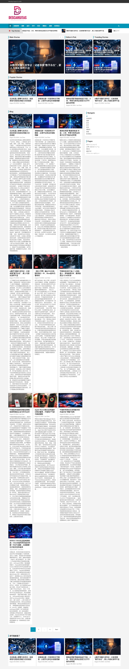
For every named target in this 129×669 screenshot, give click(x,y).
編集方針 (89, 151)
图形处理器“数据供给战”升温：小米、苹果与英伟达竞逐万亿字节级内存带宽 (78, 101)
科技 (38, 26)
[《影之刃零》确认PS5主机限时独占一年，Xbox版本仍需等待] (45, 262)
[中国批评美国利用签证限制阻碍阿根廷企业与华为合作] (20, 400)
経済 (28, 26)
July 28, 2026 (13, 549)
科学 (33, 26)
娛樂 (50, 26)
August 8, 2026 (14, 414)
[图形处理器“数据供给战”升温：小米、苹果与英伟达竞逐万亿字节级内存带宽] (70, 121)
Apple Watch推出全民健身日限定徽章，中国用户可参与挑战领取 (45, 412)
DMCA (88, 149)
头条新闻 (68, 65)
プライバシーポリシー (92, 153)
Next (56, 629)
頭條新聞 (16, 26)
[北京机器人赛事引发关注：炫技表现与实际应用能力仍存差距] (20, 121)
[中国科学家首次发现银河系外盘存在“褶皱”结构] (70, 400)
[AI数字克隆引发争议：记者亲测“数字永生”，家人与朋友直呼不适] (20, 262)
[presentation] (60, 37)
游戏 (36, 267)
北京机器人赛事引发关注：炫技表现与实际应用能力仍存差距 (78, 51)
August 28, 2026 (70, 54)
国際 (23, 26)
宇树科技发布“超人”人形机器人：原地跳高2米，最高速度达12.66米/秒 (70, 273)
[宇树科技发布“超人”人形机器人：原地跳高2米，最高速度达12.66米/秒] (70, 262)
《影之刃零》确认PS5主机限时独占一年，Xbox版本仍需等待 (45, 273)
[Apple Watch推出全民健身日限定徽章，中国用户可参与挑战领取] (45, 400)
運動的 (45, 26)
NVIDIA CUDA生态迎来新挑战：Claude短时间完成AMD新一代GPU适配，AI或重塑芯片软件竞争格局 (20, 544)
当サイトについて (91, 144)
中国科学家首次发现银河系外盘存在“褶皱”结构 (70, 411)
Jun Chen (23, 71)
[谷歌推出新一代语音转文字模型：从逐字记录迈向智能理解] (45, 121)
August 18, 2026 (14, 71)
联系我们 (57, 26)
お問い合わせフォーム (92, 147)
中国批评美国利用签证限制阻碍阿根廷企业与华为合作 (20, 411)
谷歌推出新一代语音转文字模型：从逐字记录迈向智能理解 (78, 69)
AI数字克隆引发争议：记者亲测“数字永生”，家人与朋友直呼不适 (107, 100)
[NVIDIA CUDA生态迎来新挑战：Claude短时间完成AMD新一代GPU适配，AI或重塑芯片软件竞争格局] (20, 531)
